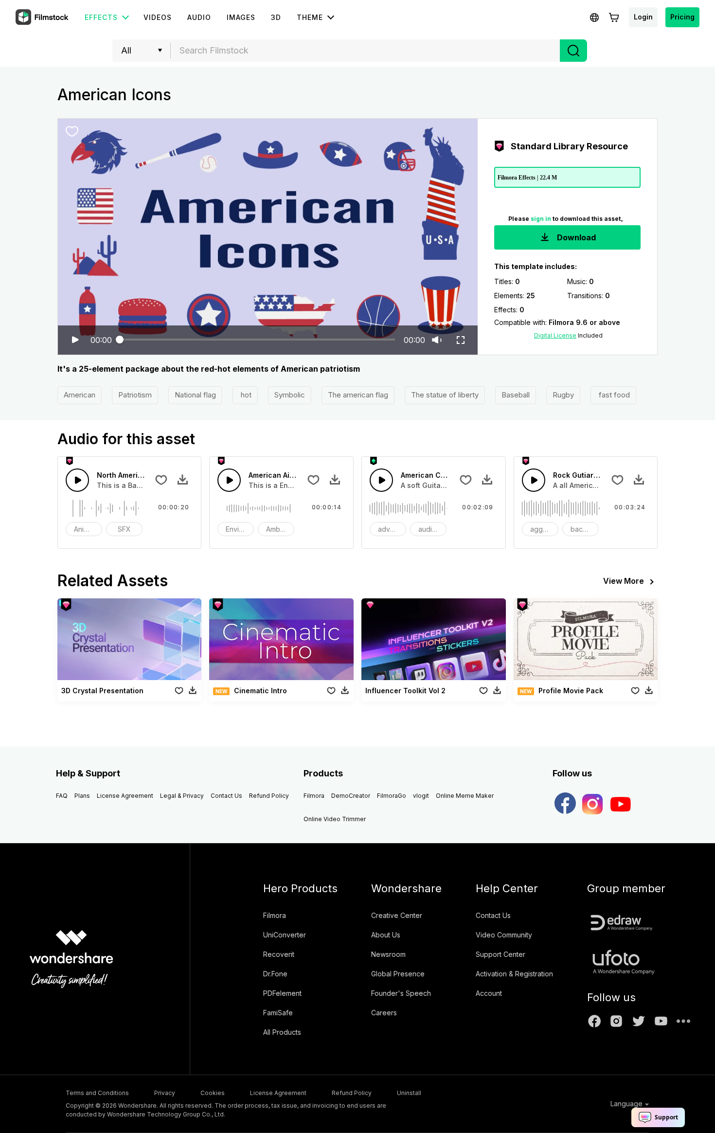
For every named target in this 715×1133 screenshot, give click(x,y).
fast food (613, 394)
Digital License (555, 335)
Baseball (515, 394)
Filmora (314, 795)
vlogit (421, 795)
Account (489, 993)
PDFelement (282, 993)
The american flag (358, 394)
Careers (384, 1012)
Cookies (212, 1093)
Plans (82, 795)
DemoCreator (350, 795)
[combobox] (365, 50)
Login (643, 17)
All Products (282, 1032)
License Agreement (125, 795)
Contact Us (226, 795)
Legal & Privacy (182, 795)
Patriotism (135, 394)
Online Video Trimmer (335, 819)
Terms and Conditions (97, 1093)
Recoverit (278, 954)
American (79, 394)
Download (575, 237)
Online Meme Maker (465, 795)
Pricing (682, 17)
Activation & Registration (514, 974)
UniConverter (284, 935)
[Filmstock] (43, 17)
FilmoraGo (391, 795)
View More (623, 581)
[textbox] (365, 50)
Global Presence (398, 974)
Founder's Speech (401, 993)
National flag (195, 394)
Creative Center (396, 915)
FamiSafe (278, 1012)
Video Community (504, 935)
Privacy (164, 1093)
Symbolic (289, 394)
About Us (385, 935)
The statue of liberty (445, 394)
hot (245, 394)
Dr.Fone (275, 974)
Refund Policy (269, 795)
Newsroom (388, 954)
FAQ (62, 795)
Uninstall (409, 1093)
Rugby (563, 394)
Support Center (500, 954)
